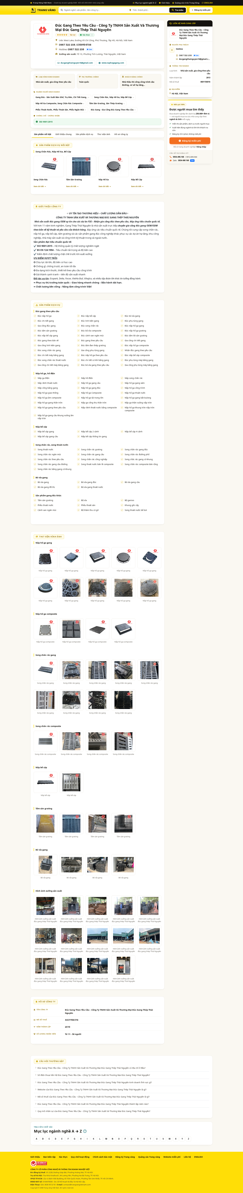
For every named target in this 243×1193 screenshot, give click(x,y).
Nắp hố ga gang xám (135, 383)
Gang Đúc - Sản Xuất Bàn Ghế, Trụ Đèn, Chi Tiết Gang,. (61, 97)
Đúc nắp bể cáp (88, 316)
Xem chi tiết (39, 186)
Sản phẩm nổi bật (42, 134)
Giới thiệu (165, 3)
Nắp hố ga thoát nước (135, 392)
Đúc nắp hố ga (44, 316)
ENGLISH (208, 3)
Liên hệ (187, 1157)
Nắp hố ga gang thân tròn (50, 402)
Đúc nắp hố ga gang (134, 325)
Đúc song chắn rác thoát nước (52, 360)
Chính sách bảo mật (102, 1157)
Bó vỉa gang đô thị (46, 487)
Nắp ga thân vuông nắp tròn (138, 402)
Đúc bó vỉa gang (132, 316)
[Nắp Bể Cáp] (146, 166)
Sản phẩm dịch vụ (84, 134)
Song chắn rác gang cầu (92, 454)
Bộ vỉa (84, 500)
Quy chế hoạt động (80, 1157)
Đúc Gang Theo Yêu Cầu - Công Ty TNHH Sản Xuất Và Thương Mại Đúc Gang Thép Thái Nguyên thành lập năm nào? (93, 1104)
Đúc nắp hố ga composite (137, 345)
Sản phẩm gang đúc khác (48, 495)
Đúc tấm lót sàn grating (136, 335)
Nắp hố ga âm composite (49, 397)
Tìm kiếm (179, 10)
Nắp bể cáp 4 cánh (133, 431)
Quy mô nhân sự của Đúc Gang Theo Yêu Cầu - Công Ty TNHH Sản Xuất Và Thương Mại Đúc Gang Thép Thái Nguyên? (94, 1111)
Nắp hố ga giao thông (48, 392)
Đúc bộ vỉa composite (91, 330)
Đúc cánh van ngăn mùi (92, 335)
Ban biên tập (49, 1157)
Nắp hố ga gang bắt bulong (138, 397)
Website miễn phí (171, 1157)
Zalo (90, 49)
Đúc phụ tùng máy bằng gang (139, 360)
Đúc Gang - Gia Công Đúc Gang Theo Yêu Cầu (112, 109)
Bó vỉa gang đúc (88, 482)
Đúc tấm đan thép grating (93, 345)
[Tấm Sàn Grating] (81, 166)
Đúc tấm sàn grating (47, 330)
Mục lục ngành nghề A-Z (145, 3)
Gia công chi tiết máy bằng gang (53, 365)
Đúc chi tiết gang (46, 320)
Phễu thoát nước (45, 505)
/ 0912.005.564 (185, 157)
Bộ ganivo (129, 500)
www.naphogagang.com (113, 63)
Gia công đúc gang (47, 325)
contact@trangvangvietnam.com (77, 1184)
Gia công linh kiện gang (49, 345)
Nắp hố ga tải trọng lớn (92, 397)
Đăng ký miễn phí (202, 10)
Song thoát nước (45, 449)
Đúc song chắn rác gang (49, 350)
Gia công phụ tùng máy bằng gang (141, 365)
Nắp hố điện (87, 378)
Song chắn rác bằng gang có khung (54, 469)
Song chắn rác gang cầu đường (53, 464)
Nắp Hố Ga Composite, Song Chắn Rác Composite (59, 103)
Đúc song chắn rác (90, 325)
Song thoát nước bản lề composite (97, 464)
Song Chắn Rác (41, 179)
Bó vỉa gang (42, 477)
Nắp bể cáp (41, 426)
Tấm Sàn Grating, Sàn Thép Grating (106, 103)
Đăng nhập (201, 147)
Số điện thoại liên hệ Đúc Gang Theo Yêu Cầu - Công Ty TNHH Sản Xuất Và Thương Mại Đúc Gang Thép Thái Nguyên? (94, 1075)
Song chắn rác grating (91, 449)
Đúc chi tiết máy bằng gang (51, 355)
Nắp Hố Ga (104, 179)
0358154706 (83, 44)
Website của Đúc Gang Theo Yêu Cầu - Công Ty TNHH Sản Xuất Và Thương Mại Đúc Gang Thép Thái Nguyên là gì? (92, 1089)
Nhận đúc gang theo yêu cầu (138, 350)
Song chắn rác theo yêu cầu (51, 459)
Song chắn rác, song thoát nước (52, 444)
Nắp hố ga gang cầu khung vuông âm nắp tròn (56, 417)
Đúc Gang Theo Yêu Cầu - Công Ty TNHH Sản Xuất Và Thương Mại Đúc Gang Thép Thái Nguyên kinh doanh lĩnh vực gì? (95, 1082)
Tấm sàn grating (45, 500)
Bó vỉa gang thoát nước (92, 487)
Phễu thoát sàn (88, 505)
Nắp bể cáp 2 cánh (90, 431)
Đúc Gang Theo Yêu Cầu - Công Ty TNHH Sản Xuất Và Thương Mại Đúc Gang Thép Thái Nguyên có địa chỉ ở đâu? (91, 1067)
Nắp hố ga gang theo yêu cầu (52, 407)
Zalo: (183, 160)
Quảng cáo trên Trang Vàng (187, 3)
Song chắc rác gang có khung (139, 459)
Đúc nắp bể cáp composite (137, 355)
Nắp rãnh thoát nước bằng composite (99, 407)
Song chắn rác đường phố (137, 454)
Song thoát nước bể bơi (136, 510)
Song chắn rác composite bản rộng (141, 464)
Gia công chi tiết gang (135, 340)
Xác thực (63, 1157)
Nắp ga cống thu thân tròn (93, 402)
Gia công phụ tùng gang (92, 350)
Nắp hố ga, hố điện (45, 373)
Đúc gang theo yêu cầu (47, 311)
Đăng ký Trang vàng (125, 1157)
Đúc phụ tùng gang (134, 320)
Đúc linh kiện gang (90, 320)
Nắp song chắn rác (134, 378)
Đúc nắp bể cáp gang (48, 335)
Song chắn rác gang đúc (136, 449)
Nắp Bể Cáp (136, 179)
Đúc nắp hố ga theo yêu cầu (94, 355)
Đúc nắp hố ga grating (135, 330)
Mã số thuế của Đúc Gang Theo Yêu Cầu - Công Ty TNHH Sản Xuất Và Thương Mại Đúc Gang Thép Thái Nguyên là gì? (93, 1096)
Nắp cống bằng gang (48, 388)
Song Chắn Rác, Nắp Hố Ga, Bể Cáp (53, 151)
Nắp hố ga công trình (135, 388)
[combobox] (95, 10)
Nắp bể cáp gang (46, 431)
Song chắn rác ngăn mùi (49, 454)
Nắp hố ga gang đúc (91, 388)
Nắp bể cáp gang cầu (48, 436)
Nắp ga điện (43, 378)
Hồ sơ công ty (121, 134)
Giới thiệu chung (63, 134)
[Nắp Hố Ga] (114, 166)
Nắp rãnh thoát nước (48, 383)
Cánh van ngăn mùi (47, 510)
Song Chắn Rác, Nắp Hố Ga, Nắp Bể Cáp (113, 97)
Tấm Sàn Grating (74, 179)
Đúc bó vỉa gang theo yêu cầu (95, 365)
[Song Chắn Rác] (49, 166)
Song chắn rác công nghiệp (94, 459)
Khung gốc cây (132, 505)
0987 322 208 (67, 44)
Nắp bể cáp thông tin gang (94, 436)
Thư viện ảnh (103, 134)
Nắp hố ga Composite (91, 392)
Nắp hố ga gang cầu (90, 383)
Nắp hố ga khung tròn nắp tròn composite (139, 409)
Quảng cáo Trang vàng (149, 1157)
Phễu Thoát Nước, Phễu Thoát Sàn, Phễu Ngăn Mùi (60, 109)
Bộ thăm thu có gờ (90, 510)
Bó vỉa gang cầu (132, 482)
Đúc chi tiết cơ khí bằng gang (95, 360)
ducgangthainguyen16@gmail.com (77, 63)
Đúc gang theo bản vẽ (48, 340)
